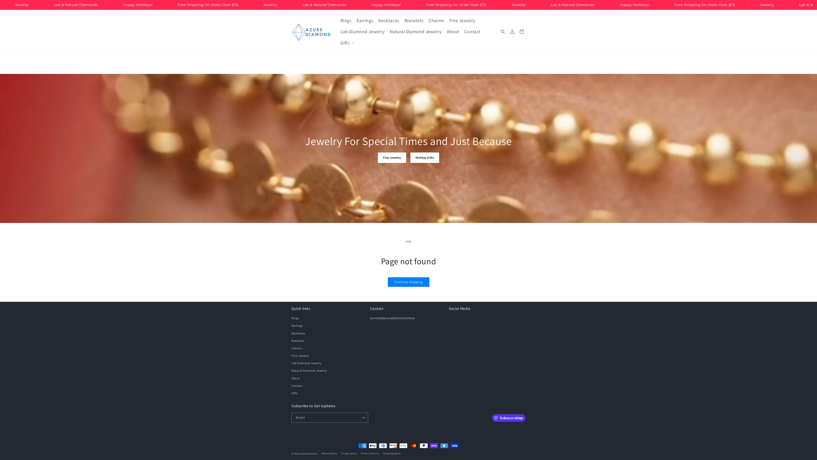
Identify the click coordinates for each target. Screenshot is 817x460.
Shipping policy (392, 453)
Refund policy (329, 453)
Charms (296, 348)
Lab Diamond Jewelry (306, 363)
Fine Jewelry (392, 158)
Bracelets (297, 341)
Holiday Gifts (425, 158)
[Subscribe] (363, 418)
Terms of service (370, 453)
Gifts (294, 393)
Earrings (297, 326)
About (295, 378)
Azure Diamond (308, 453)
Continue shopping (408, 282)
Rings (295, 318)
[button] (347, 43)
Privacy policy (349, 453)
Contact (296, 386)
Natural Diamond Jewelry (309, 370)
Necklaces (298, 333)
